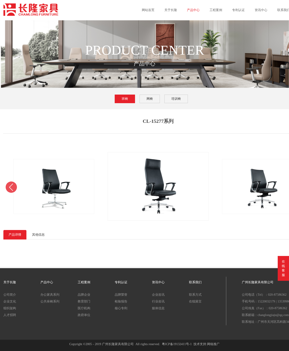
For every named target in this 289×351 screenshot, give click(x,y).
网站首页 (148, 10)
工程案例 (216, 10)
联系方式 (195, 294)
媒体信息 (158, 308)
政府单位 (84, 315)
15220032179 (266, 301)
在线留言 (195, 301)
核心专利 (121, 308)
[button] (11, 187)
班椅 (125, 98)
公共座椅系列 (49, 301)
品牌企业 (84, 294)
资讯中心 (261, 10)
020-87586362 (277, 294)
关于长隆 (170, 10)
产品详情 (15, 234)
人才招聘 (9, 315)
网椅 (150, 98)
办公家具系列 (49, 294)
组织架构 (9, 308)
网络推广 (213, 344)
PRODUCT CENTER (144, 50)
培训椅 (176, 98)
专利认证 (238, 10)
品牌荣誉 (121, 294)
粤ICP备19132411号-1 (177, 344)
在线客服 (283, 268)
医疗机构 (84, 308)
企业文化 (9, 301)
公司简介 (9, 294)
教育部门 (84, 301)
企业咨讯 (158, 294)
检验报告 (121, 301)
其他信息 (38, 234)
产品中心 (193, 10)
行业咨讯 (158, 301)
